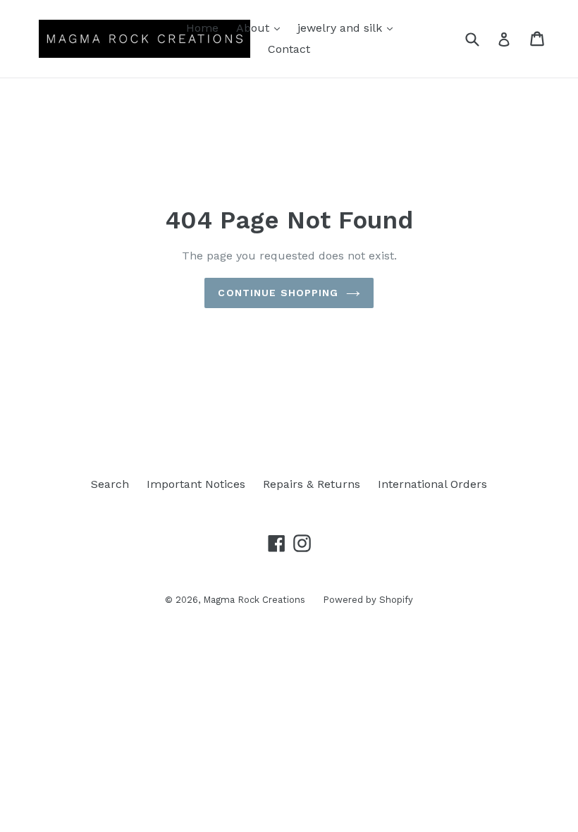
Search (110, 484)
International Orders (432, 484)
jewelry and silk (348, 27)
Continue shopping (278, 292)
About (261, 27)
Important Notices (196, 484)
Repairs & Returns (311, 484)
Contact (289, 49)
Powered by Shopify (368, 599)
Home (202, 28)
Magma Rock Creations (254, 599)
